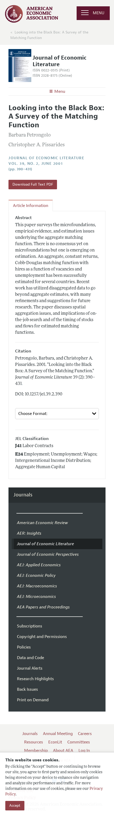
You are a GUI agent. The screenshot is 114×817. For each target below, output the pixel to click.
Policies (24, 647)
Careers (85, 733)
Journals (23, 494)
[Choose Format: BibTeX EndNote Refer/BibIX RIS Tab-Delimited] (57, 413)
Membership (36, 750)
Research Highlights (35, 678)
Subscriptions (29, 626)
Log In (84, 750)
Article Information (30, 205)
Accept (14, 805)
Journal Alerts (29, 668)
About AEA (63, 750)
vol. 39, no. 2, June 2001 (35, 163)
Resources (33, 742)
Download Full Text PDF (32, 184)
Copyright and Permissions (42, 636)
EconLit (55, 742)
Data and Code (30, 657)
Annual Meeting (58, 733)
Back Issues (27, 689)
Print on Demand (33, 700)
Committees (78, 742)
